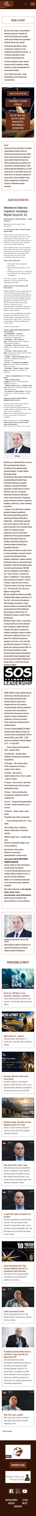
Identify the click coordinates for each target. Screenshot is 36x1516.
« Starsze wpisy (7, 1431)
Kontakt (18, 1506)
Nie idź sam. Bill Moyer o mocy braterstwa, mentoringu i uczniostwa (18, 121)
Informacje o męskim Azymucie (18, 103)
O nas (25, 1499)
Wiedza (11, 1503)
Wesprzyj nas (18, 1465)
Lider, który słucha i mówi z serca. (16, 1165)
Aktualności (11, 1499)
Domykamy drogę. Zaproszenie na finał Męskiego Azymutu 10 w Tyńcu (17, 1123)
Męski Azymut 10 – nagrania (14, 1036)
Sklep (24, 1503)
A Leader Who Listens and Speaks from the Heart (17, 1215)
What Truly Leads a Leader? (13, 1414)
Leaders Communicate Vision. (14, 1311)
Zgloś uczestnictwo (18, 93)
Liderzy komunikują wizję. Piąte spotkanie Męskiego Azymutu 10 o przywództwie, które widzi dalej (16, 1268)
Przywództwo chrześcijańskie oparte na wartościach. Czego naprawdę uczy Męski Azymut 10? (17, 1354)
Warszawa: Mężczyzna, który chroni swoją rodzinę (16, 1077)
